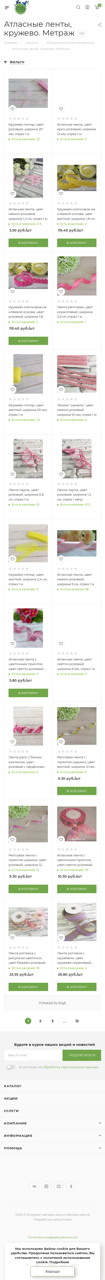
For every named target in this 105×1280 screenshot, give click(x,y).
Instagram (46, 1186)
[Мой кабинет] (87, 7)
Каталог (13, 1086)
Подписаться (82, 1055)
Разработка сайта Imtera (53, 1219)
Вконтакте (34, 1186)
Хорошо (52, 1271)
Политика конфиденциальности (52, 1237)
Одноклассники (71, 1186)
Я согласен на (58, 1067)
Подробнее (59, 1262)
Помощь (13, 1148)
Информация (18, 1136)
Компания (15, 1123)
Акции (11, 1098)
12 (77, 1021)
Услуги (11, 1111)
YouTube (58, 1186)
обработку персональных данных (70, 1067)
